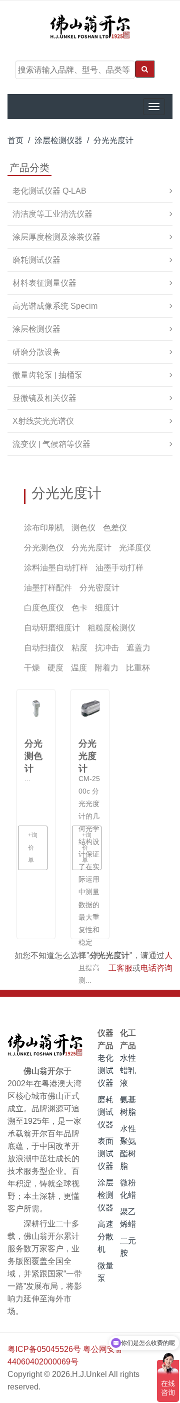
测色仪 (84, 527)
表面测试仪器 (106, 1153)
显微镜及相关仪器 (44, 398)
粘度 (80, 647)
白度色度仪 (44, 607)
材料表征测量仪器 (44, 283)
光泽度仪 (135, 547)
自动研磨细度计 (52, 627)
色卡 (80, 607)
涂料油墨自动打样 (56, 567)
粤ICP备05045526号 (44, 1349)
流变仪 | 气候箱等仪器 (51, 444)
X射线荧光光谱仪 (43, 421)
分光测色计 (33, 751)
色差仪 (115, 527)
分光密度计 (100, 587)
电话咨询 (156, 968)
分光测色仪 (44, 547)
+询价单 (33, 848)
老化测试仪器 (106, 1070)
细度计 (107, 607)
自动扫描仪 (44, 647)
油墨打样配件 (48, 587)
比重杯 (138, 667)
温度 (79, 667)
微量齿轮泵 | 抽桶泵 (47, 375)
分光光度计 (114, 140)
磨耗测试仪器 (36, 260)
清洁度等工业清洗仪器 (52, 214)
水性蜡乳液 (128, 1070)
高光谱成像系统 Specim (55, 306)
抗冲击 (107, 647)
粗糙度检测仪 (112, 627)
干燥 (32, 667)
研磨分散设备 (36, 352)
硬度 (56, 667)
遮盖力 (138, 647)
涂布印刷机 (44, 527)
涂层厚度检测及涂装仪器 (56, 237)
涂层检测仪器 (58, 140)
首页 (16, 140)
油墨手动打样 (120, 567)
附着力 (106, 667)
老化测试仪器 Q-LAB (49, 191)
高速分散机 (106, 1236)
